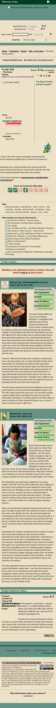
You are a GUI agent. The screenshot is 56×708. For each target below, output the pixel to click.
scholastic (39, 209)
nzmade (17, 209)
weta (46, 212)
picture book (28, 209)
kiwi (48, 207)
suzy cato (9, 212)
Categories (14, 51)
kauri (35, 207)
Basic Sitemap (41, 650)
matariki (9, 209)
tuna (40, 212)
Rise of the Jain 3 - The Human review (38, 60)
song (48, 209)
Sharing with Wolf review (12, 60)
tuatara (33, 212)
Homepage (11, 650)
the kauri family (22, 212)
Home (4, 51)
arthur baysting (12, 207)
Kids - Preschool (36, 51)
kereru (42, 207)
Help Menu (25, 650)
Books (24, 51)
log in (24, 272)
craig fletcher (26, 207)
